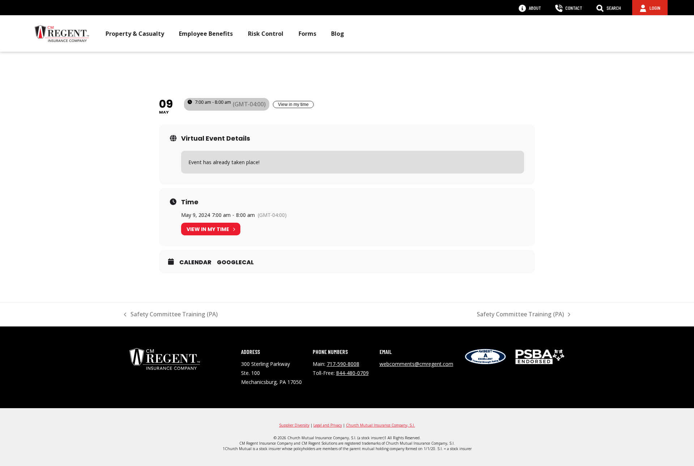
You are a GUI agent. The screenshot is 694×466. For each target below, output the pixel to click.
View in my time (293, 104)
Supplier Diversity (294, 425)
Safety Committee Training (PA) (171, 314)
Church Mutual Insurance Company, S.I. (380, 425)
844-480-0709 (352, 372)
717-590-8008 (343, 363)
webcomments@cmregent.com (416, 363)
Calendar (195, 262)
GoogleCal (235, 262)
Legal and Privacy (327, 425)
